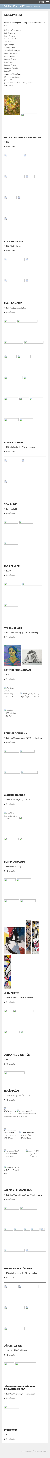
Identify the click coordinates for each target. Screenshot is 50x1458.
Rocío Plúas (8, 71)
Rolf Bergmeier (9, 33)
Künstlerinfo (10, 146)
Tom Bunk (7, 41)
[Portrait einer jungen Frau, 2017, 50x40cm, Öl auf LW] (12, 655)
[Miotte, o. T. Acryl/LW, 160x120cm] (14, 940)
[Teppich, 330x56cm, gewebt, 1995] (28, 937)
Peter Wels (8, 85)
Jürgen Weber (9, 80)
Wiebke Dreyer (10, 47)
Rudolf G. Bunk (10, 39)
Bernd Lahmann (10, 59)
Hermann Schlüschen (12, 77)
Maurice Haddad (11, 56)
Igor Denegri (9, 44)
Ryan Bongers (9, 36)
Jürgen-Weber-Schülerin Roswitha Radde (19, 82)
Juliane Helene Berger (12, 30)
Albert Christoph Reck (12, 74)
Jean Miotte (8, 62)
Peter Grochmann (11, 53)
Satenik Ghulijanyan (12, 50)
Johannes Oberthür (11, 68)
